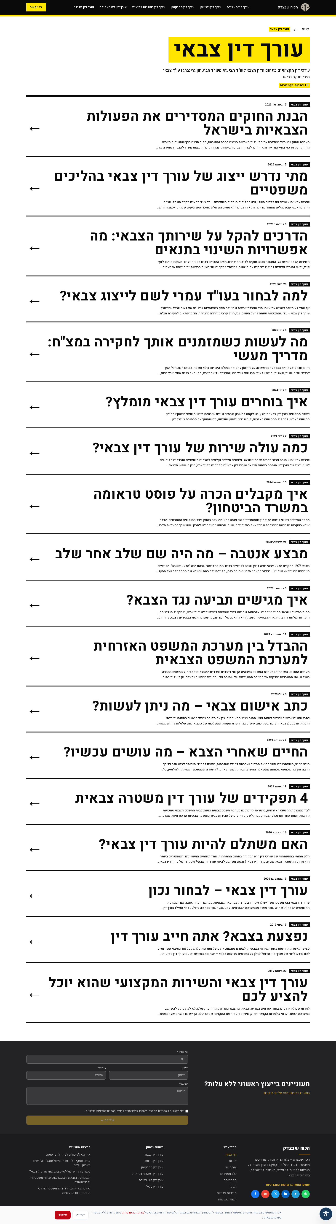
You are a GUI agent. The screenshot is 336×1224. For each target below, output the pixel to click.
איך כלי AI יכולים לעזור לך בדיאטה (68, 1154)
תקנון (233, 1186)
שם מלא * (182, 1052)
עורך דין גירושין (210, 7)
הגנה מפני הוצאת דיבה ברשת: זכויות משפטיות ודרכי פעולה (60, 1179)
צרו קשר (36, 7)
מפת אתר (230, 1180)
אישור (62, 1215)
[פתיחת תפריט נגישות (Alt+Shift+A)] (326, 1214)
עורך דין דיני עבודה (113, 7)
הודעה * (183, 1084)
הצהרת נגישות (227, 1199)
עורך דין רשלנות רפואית (148, 7)
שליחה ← (107, 1120)
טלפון (185, 1068)
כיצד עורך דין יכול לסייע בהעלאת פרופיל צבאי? (59, 1171)
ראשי (305, 29)
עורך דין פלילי (84, 7)
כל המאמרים (228, 1173)
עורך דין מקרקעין (182, 7)
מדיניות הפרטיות (133, 1212)
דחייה (80, 1215)
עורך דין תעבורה (238, 7)
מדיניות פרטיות (227, 1193)
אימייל (102, 1068)
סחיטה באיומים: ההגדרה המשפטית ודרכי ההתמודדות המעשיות (64, 1190)
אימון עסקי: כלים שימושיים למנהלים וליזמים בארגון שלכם (61, 1163)
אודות (233, 1161)
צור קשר (231, 1167)
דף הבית (231, 1154)
